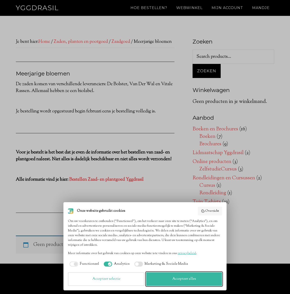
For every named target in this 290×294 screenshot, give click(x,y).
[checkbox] (83, 264)
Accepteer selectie (106, 279)
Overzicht (212, 211)
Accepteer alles (184, 279)
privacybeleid (186, 253)
